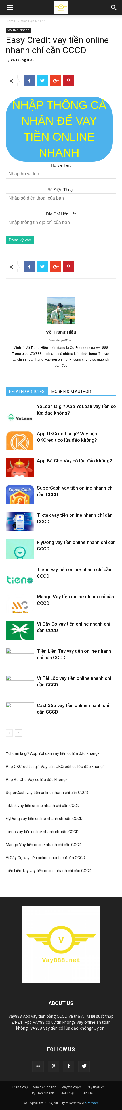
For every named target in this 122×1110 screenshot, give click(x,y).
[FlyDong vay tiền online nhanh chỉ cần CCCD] (20, 549)
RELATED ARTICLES (27, 391)
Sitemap (91, 1103)
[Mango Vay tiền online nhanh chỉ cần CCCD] (20, 603)
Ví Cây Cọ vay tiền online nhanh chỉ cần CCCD (45, 857)
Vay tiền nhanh (44, 1087)
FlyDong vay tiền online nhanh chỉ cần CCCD (44, 818)
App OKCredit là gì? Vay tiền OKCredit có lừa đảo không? (55, 766)
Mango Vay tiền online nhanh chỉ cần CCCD (43, 844)
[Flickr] (38, 1066)
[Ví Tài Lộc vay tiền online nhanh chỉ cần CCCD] (20, 685)
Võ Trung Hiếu (23, 60)
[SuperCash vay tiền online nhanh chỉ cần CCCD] (20, 494)
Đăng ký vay (20, 240)
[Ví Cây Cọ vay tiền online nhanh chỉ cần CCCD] (20, 630)
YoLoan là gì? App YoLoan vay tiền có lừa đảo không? (53, 753)
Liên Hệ (87, 1093)
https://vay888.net (61, 340)
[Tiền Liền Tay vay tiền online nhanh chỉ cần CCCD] (20, 657)
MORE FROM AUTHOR (71, 391)
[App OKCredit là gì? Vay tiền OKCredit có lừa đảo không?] (20, 440)
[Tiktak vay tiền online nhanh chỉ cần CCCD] (20, 521)
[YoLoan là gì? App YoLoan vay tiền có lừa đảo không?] (20, 413)
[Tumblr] (68, 1066)
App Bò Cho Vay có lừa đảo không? (74, 461)
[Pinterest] (53, 1066)
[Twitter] (84, 1066)
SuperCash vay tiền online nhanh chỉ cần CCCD (47, 792)
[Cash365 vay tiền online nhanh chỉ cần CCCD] (20, 712)
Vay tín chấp (71, 1087)
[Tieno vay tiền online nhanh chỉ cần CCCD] (20, 576)
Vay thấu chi (96, 1087)
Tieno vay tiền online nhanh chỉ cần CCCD (42, 831)
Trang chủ (20, 1087)
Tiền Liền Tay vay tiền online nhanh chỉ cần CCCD (48, 870)
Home (11, 21)
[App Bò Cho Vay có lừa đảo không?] (20, 467)
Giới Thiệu (67, 1093)
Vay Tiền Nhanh (33, 21)
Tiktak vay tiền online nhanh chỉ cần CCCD (42, 805)
